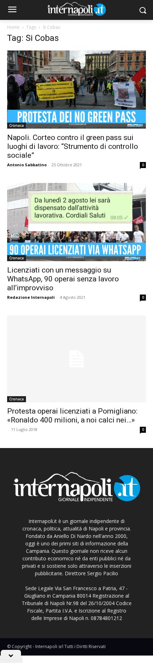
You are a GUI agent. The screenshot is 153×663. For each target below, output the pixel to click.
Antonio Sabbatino (27, 164)
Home (13, 27)
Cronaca (16, 125)
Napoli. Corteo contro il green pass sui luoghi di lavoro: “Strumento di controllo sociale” (72, 146)
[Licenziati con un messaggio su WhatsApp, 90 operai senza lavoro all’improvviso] (76, 222)
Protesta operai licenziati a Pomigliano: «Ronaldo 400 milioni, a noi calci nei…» (72, 415)
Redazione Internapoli (31, 297)
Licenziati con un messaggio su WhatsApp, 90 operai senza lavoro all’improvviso (63, 279)
